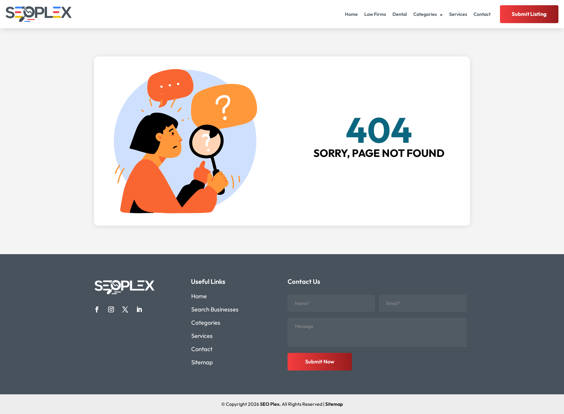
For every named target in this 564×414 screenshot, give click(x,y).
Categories (425, 14)
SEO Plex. (270, 404)
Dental (399, 14)
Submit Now (319, 361)
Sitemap (202, 363)
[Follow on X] (125, 309)
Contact (482, 14)
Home (351, 14)
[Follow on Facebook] (97, 309)
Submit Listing (529, 14)
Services (458, 14)
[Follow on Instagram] (111, 309)
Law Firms (375, 14)
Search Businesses (215, 310)
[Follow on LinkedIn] (139, 309)
